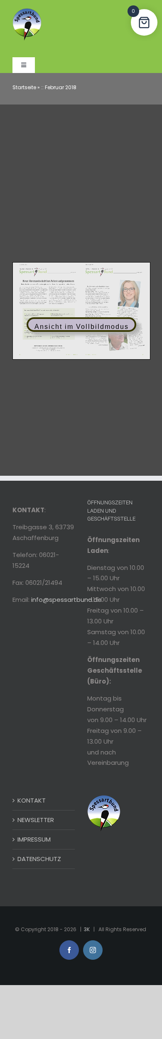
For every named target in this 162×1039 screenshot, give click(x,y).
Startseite (24, 87)
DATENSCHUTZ (39, 858)
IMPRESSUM (34, 839)
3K (87, 929)
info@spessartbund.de (66, 599)
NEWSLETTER (35, 819)
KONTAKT (31, 800)
